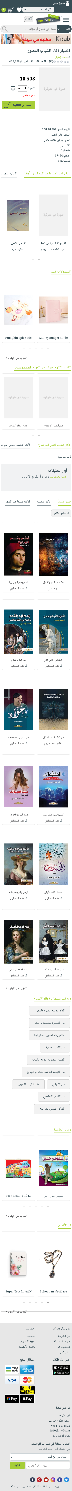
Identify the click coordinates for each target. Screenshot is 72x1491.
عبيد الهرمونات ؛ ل (18, 814)
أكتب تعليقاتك (58, 477)
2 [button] (33, 259)
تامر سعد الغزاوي (52, 743)
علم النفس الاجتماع (53, 425)
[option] (53, 218)
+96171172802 (60, 1426)
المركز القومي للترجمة (52, 1109)
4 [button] (30, 349)
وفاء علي (52, 588)
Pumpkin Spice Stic (18, 338)
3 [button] (36, 349)
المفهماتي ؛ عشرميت (53, 814)
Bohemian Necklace (53, 1291)
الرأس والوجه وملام (18, 892)
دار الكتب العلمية (55, 1047)
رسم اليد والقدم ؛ (18, 660)
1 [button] (39, 259)
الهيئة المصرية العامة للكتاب (48, 1060)
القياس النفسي (18, 243)
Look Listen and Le (18, 1196)
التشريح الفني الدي (53, 660)
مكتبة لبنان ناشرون (28, 1084)
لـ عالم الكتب (61, 513)
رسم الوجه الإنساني (18, 969)
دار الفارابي (58, 1084)
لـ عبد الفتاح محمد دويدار (53, 249)
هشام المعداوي (17, 588)
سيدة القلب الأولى (53, 892)
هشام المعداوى (17, 666)
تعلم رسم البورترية (18, 582)
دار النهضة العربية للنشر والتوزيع (46, 1072)
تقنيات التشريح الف (53, 969)
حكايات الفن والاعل (53, 582)
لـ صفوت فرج (18, 249)
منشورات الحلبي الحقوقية (49, 1035)
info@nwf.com (60, 1430)
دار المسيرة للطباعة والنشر (49, 1023)
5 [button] (24, 349)
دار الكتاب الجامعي (54, 1096)
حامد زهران (61, 57)
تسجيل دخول (59, 3)
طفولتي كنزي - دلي (53, 1196)
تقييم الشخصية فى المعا (53, 243)
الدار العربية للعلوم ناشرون (49, 1010)
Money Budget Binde (53, 338)
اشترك (17, 1465)
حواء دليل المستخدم (18, 737)
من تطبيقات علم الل (53, 737)
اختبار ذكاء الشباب (18, 425)
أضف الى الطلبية (22, 105)
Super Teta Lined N (18, 1291)
